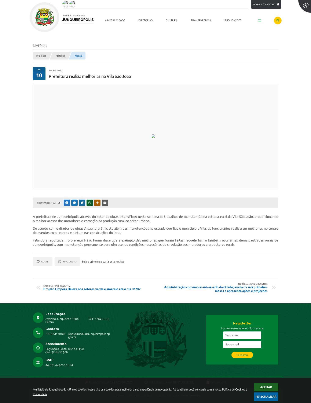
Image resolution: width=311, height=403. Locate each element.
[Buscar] (278, 20)
